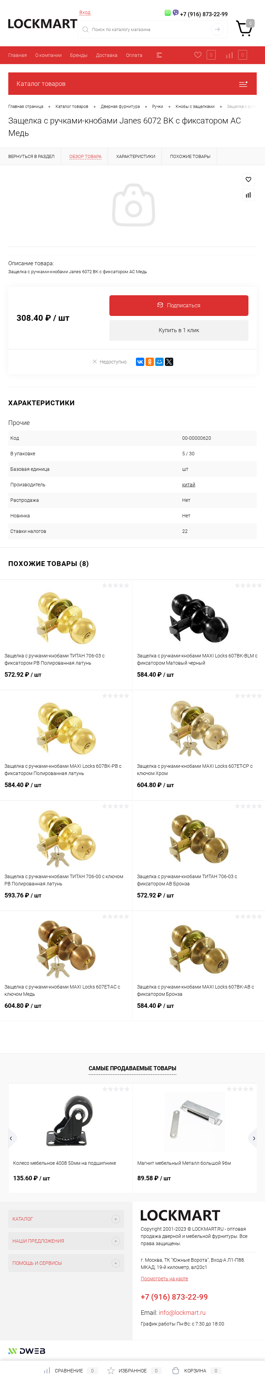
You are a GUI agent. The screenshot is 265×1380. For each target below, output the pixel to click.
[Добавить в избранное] (248, 179)
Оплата (134, 55)
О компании (48, 55)
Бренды (79, 55)
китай (188, 484)
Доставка (107, 55)
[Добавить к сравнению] (248, 195)
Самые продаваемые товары (132, 1068)
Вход (84, 12)
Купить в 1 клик (179, 330)
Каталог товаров (41, 83)
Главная (17, 55)
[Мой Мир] (159, 362)
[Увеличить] (132, 206)
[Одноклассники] (150, 362)
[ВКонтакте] (140, 362)
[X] (169, 362)
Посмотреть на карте (164, 1278)
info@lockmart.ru (182, 1312)
